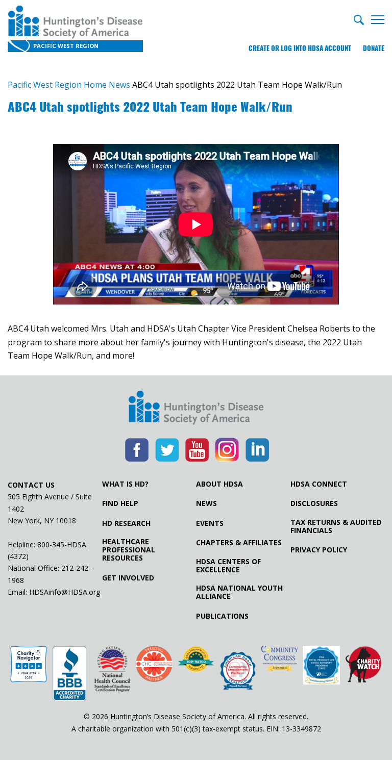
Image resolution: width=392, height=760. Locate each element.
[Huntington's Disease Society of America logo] (196, 408)
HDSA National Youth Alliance (239, 592)
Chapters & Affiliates (239, 543)
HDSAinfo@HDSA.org (64, 592)
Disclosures (314, 503)
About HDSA (219, 484)
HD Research (126, 523)
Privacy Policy (318, 550)
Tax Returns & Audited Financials (336, 526)
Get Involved (128, 578)
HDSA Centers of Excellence (228, 566)
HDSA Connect (318, 484)
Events (210, 523)
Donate (373, 48)
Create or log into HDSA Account (300, 48)
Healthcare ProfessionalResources (128, 550)
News (206, 503)
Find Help (120, 503)
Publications (222, 616)
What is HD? (125, 484)
